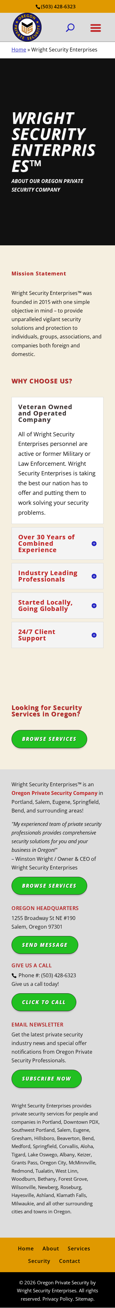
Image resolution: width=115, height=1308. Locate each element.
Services (79, 1248)
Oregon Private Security (63, 1282)
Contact (69, 1260)
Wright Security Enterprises (46, 1290)
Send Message (45, 944)
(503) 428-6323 (58, 6)
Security (39, 1260)
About (50, 1248)
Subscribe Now (46, 1078)
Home (19, 49)
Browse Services (49, 738)
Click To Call (44, 1002)
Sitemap (84, 1299)
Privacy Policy (57, 1299)
